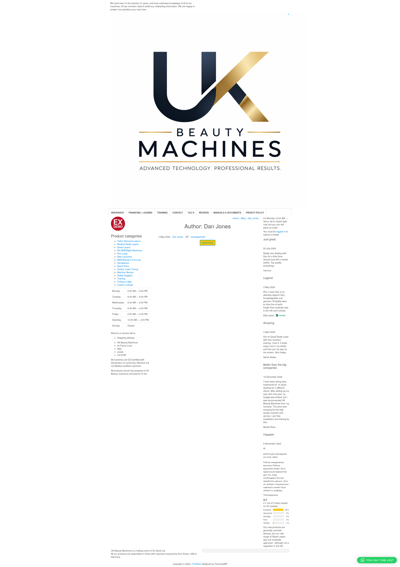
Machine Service (125, 272)
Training (121, 278)
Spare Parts (123, 266)
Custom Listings (125, 284)
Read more (207, 242)
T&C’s (191, 212)
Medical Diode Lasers (128, 244)
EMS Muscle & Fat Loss (129, 259)
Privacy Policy (255, 212)
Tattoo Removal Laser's (129, 241)
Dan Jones (177, 236)
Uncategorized (198, 236)
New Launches (124, 256)
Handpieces (123, 262)
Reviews (204, 212)
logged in (280, 231)
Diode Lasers (123, 247)
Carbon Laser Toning (127, 269)
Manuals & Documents (227, 212)
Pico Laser (122, 253)
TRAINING (162, 212)
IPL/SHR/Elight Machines (129, 250)
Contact (177, 212)
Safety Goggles (124, 275)
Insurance (117, 212)
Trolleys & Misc (124, 281)
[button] (377, 560)
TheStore (196, 563)
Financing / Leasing (140, 212)
